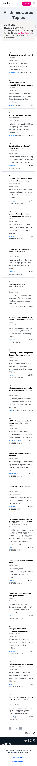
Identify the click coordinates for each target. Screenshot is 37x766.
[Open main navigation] (34, 3)
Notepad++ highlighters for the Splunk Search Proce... (21, 319)
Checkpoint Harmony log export (21, 56)
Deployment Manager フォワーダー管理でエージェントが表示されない (20, 521)
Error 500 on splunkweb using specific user (20, 116)
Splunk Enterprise (14, 60)
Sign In (26, 3)
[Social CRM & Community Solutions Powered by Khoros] (30, 732)
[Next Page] (28, 728)
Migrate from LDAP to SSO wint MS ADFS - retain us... (20, 390)
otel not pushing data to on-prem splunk (21, 561)
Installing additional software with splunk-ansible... (20, 595)
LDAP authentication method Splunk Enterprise (20, 423)
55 (25, 728)
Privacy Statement (17, 757)
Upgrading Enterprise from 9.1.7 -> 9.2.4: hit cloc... (21, 699)
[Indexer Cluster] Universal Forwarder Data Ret (20, 216)
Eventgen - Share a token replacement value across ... (20, 631)
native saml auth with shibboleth (21, 665)
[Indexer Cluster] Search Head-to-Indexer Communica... (20, 180)
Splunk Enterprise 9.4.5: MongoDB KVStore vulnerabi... (21, 85)
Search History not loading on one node (20, 454)
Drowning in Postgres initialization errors (19, 287)
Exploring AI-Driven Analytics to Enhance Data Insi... (21, 355)
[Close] (34, 748)
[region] (18, 755)
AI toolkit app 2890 (19, 487)
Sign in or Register (24, 33)
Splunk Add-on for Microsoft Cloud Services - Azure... (19, 148)
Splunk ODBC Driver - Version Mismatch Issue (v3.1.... (20, 251)
